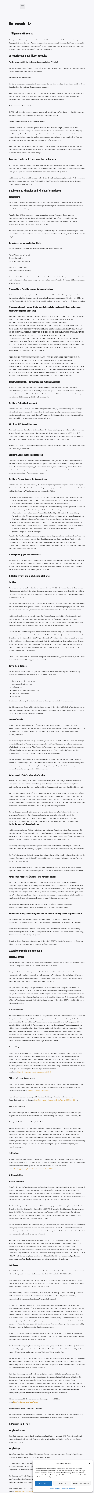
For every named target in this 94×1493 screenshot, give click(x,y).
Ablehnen (62, 1483)
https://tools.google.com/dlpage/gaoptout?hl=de (34, 1072)
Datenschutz (64, 1488)
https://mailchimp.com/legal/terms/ (25, 1402)
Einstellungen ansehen (81, 1483)
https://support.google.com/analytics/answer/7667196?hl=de (34, 1169)
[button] (89, 1463)
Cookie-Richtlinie (55, 1488)
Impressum (72, 1488)
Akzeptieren (43, 1483)
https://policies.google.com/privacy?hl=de (30, 1491)
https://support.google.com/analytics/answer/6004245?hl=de (55, 1100)
